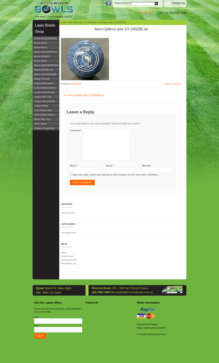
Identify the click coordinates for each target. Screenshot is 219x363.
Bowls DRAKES (42, 56)
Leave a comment (172, 84)
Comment (76, 130)
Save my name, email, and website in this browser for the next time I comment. (115, 174)
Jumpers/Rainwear (43, 83)
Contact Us (178, 3)
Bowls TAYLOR (42, 79)
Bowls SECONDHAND (45, 74)
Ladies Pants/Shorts (44, 92)
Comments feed (69, 260)
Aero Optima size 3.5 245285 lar (82, 22)
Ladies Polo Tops (43, 96)
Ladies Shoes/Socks (44, 101)
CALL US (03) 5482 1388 (172, 13)
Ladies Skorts (41, 105)
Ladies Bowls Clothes (45, 88)
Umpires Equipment (44, 128)
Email (109, 165)
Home (63, 22)
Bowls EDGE (40, 61)
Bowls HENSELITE (43, 70)
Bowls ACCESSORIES (45, 38)
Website (146, 165)
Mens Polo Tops (42, 119)
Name (73, 165)
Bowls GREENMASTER (46, 65)
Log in (64, 252)
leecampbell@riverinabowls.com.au (132, 292)
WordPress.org (68, 263)
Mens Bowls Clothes (44, 114)
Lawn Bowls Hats (43, 110)
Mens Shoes (40, 123)
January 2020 (68, 212)
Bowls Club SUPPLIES (45, 52)
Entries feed (67, 256)
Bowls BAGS (40, 47)
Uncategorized (68, 232)
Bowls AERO (40, 43)
